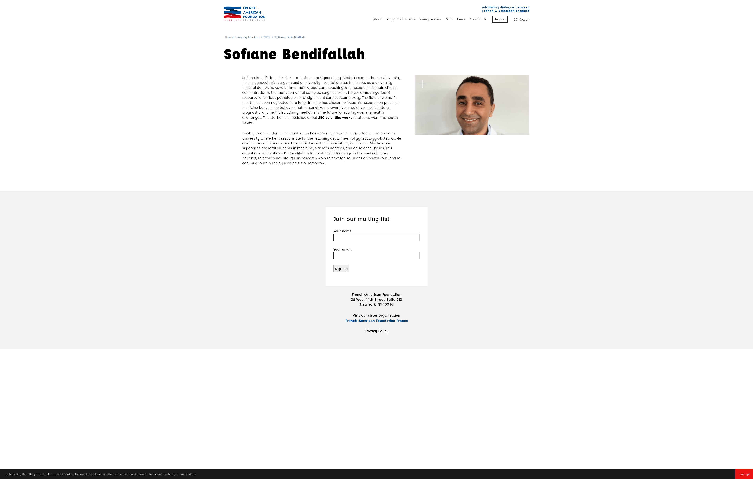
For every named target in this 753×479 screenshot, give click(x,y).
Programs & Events (401, 19)
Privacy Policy (377, 330)
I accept (744, 474)
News (461, 19)
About (377, 19)
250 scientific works (335, 117)
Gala (449, 19)
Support (500, 19)
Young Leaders (430, 19)
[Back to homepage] (243, 13)
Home (229, 37)
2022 (267, 37)
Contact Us (478, 19)
